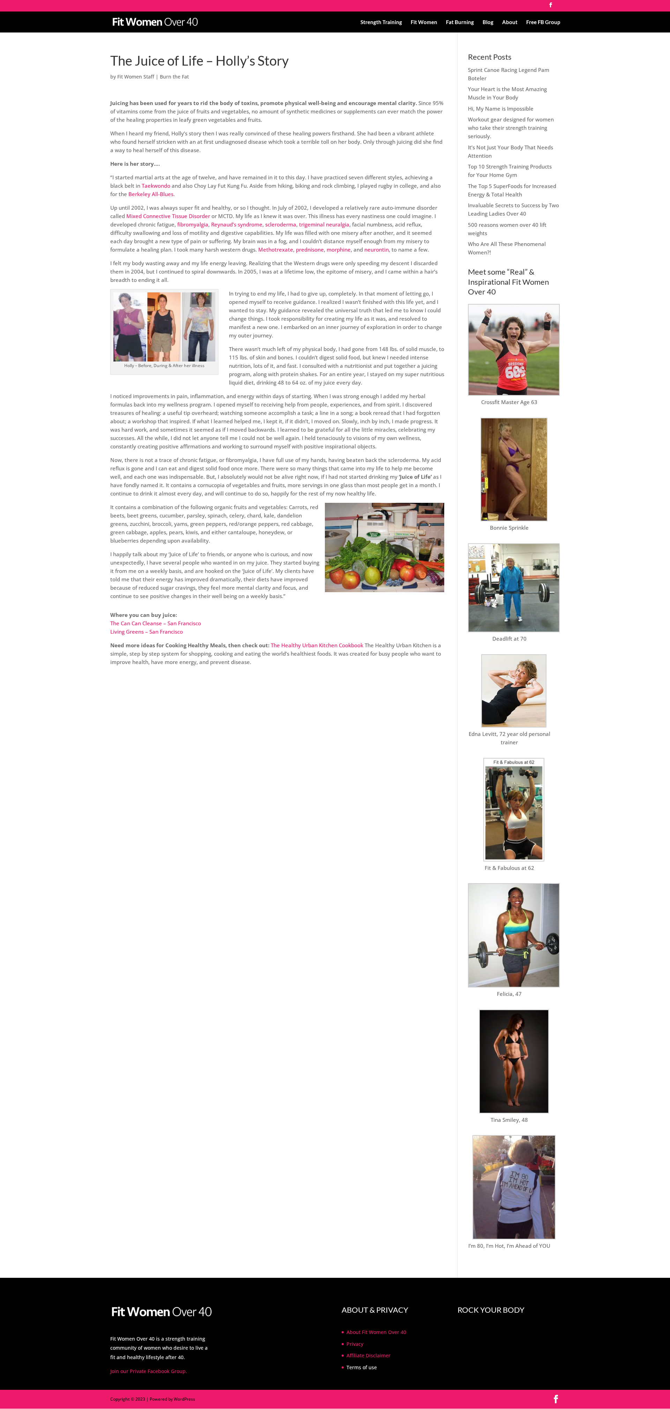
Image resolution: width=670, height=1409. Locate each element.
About (510, 22)
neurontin (376, 249)
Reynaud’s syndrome (236, 224)
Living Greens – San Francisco (146, 631)
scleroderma (280, 224)
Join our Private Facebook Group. (148, 1371)
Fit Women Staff (135, 76)
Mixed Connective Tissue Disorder (168, 216)
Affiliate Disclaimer (368, 1355)
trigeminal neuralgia (324, 224)
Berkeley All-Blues (150, 194)
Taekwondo (156, 185)
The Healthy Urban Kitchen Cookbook (317, 645)
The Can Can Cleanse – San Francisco (155, 623)
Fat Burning (460, 22)
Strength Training (381, 22)
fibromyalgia (192, 224)
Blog (488, 22)
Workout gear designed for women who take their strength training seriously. (511, 128)
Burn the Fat (174, 76)
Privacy (355, 1344)
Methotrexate (275, 249)
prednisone (310, 249)
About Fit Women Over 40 (376, 1332)
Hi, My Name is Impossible (501, 108)
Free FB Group (543, 22)
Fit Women (424, 22)
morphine (339, 249)
